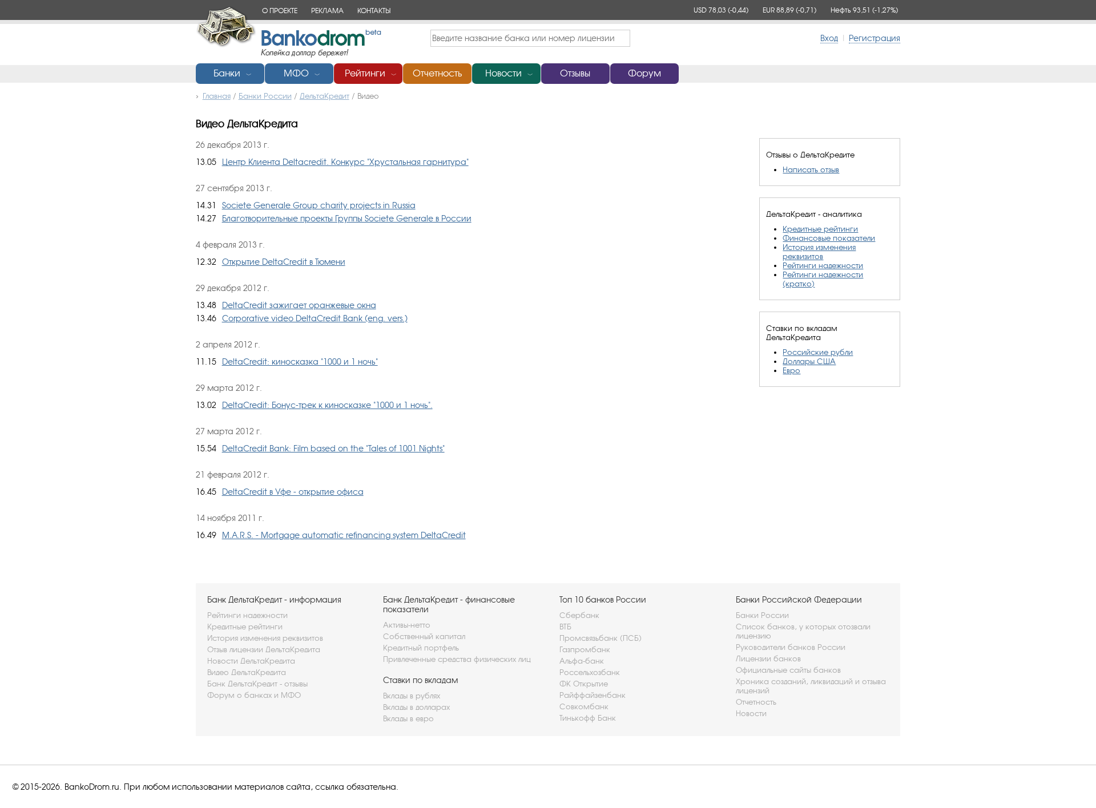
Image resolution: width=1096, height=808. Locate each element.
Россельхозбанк (589, 672)
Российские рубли (818, 352)
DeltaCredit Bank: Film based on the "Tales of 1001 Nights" (333, 448)
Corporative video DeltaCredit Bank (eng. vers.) (315, 318)
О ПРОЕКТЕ (279, 10)
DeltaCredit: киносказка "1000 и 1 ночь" (300, 361)
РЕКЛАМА (327, 10)
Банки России (762, 615)
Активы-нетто (406, 624)
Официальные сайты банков (788, 669)
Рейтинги (365, 73)
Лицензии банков (768, 658)
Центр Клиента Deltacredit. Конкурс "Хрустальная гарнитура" (345, 162)
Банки (226, 73)
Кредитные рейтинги (820, 228)
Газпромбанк (584, 649)
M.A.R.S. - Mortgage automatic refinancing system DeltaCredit (344, 535)
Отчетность (437, 73)
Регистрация (874, 38)
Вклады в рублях (411, 695)
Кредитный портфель (421, 647)
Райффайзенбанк (592, 695)
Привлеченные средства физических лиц (457, 659)
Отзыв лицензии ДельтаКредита (263, 649)
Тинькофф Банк (587, 717)
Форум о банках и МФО (254, 695)
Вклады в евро (408, 718)
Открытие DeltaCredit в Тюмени (283, 261)
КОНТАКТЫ (373, 10)
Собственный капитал (424, 636)
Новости (503, 73)
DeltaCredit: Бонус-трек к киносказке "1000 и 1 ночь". (327, 405)
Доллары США (809, 361)
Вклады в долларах (416, 707)
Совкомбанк (584, 706)
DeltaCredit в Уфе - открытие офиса (293, 491)
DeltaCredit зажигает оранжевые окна (299, 305)
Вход (829, 38)
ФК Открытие (583, 683)
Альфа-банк (581, 660)
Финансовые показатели (829, 238)
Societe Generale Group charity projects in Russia (319, 205)
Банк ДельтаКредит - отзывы (257, 683)
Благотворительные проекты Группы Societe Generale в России (347, 218)
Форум (644, 73)
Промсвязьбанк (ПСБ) (600, 638)
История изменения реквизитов (819, 252)
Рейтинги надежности (823, 265)
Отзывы (575, 73)
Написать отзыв (811, 169)
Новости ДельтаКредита (251, 660)
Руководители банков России (790, 647)
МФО (296, 73)
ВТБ (565, 626)
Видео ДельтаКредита (246, 672)
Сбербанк (579, 615)
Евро (791, 370)
